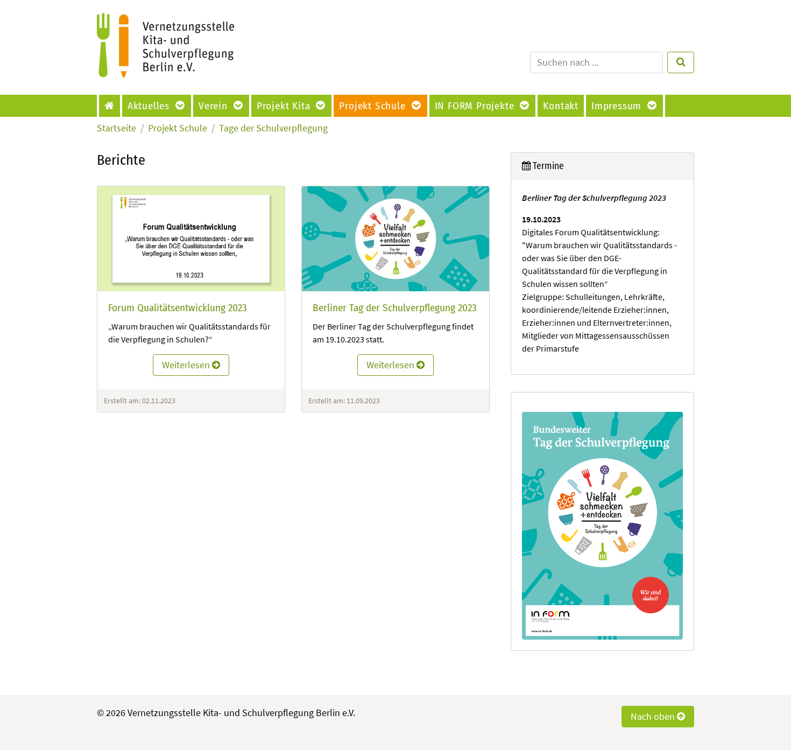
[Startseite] (110, 106)
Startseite (116, 128)
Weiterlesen (187, 365)
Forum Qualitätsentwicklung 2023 (177, 308)
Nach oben (654, 717)
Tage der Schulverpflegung (273, 128)
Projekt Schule (177, 128)
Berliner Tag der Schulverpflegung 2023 (395, 308)
